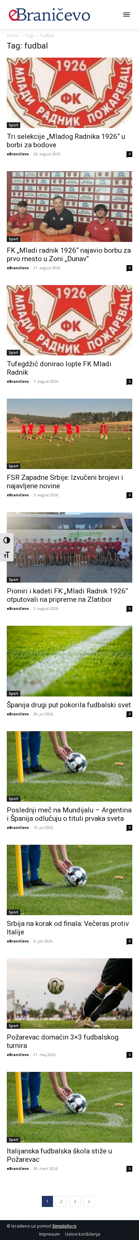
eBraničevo (18, 153)
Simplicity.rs (64, 1226)
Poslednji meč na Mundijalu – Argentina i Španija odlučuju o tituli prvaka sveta (69, 814)
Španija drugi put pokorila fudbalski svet (69, 705)
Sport (13, 125)
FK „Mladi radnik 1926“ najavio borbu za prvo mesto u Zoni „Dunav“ (69, 254)
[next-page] (89, 1201)
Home (13, 35)
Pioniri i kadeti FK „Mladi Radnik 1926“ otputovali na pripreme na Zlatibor (67, 595)
